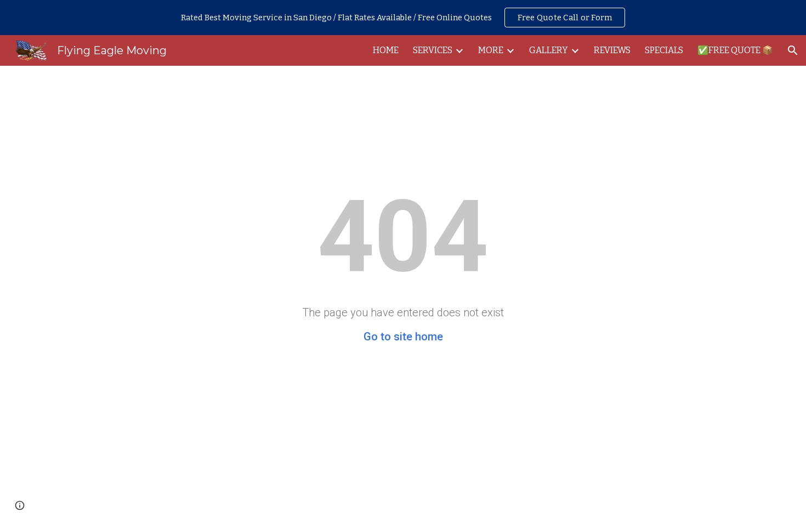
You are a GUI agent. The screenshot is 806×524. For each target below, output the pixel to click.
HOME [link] (386, 50)
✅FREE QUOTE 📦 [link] (735, 50)
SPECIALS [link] (664, 50)
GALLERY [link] (548, 50)
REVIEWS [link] (612, 50)
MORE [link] (490, 50)
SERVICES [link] (432, 50)
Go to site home (403, 336)
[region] (403, 17)
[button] (793, 50)
